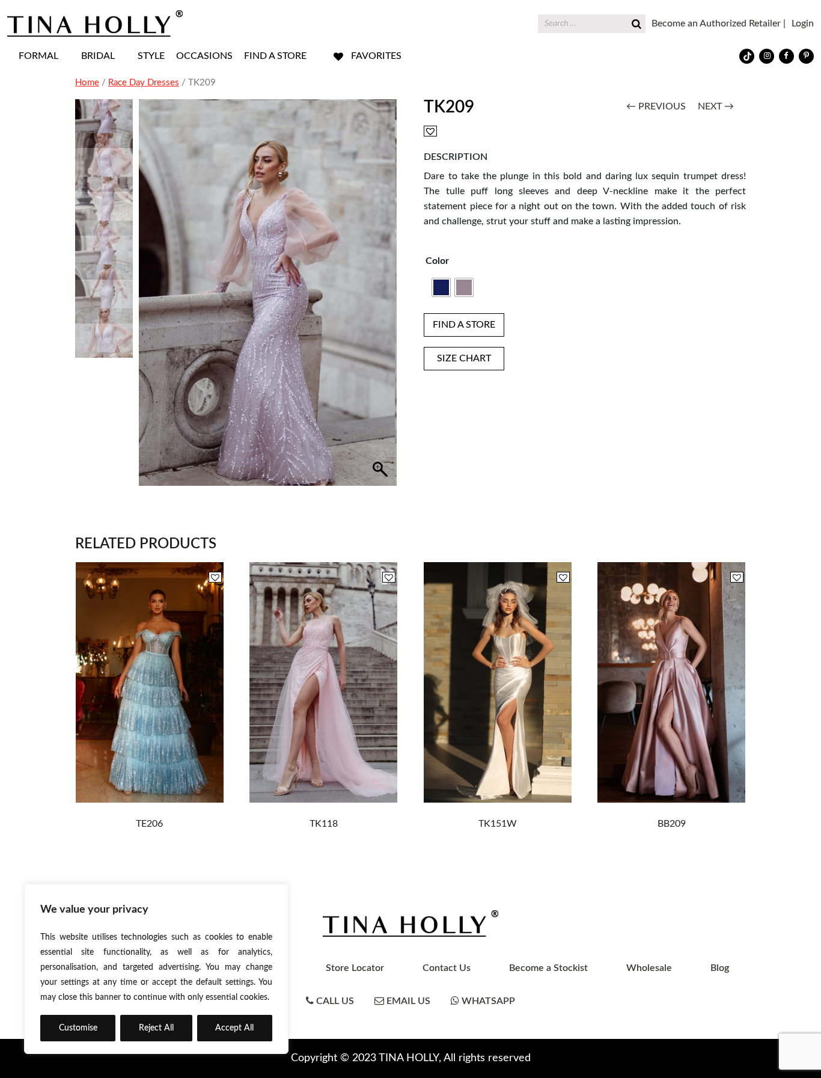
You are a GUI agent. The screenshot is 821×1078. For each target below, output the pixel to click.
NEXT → (716, 106)
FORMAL (38, 56)
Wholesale (649, 968)
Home (87, 82)
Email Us (407, 1001)
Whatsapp (487, 1001)
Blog (719, 968)
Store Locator (355, 968)
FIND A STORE (275, 56)
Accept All (234, 1028)
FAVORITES (376, 56)
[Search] (636, 22)
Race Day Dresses (143, 82)
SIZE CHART (464, 358)
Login (803, 23)
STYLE (151, 56)
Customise (78, 1028)
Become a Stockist (548, 968)
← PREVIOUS (656, 106)
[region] (156, 969)
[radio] (441, 287)
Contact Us (447, 968)
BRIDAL (98, 56)
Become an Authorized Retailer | (719, 23)
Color (437, 261)
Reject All (156, 1028)
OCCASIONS (204, 56)
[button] (382, 299)
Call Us (334, 1001)
